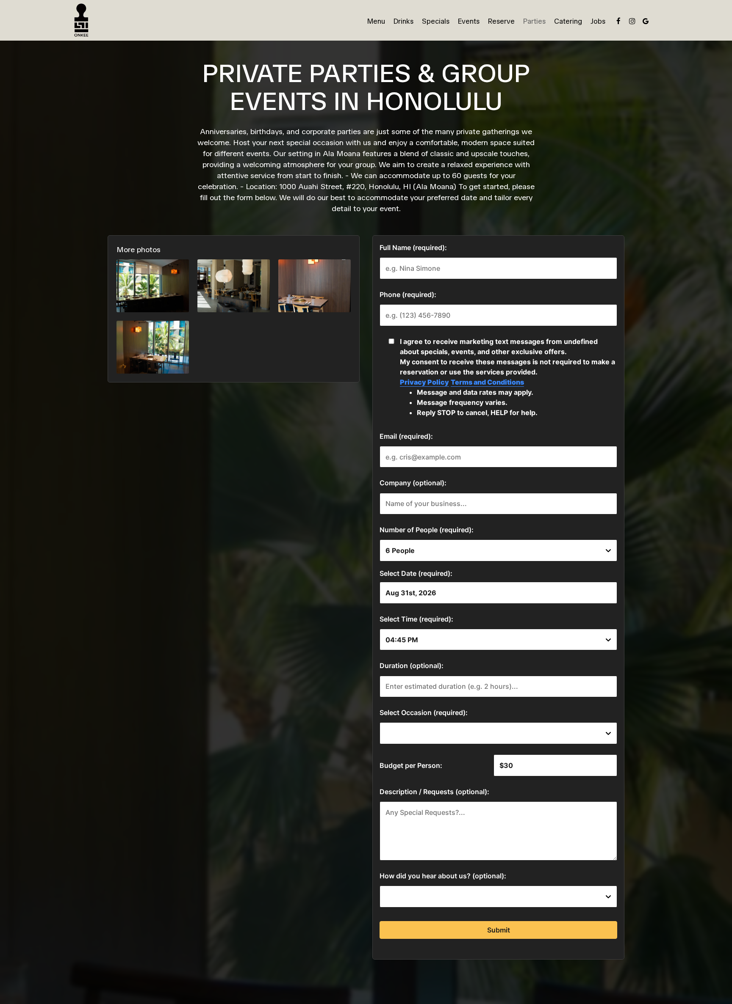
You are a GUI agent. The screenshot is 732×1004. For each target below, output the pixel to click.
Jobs (598, 21)
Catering (568, 21)
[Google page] (645, 21)
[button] (152, 285)
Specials (435, 21)
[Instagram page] (632, 21)
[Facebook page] (618, 21)
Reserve (501, 21)
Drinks (403, 21)
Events (469, 21)
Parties (534, 21)
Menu (376, 21)
